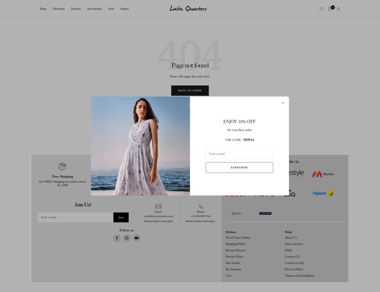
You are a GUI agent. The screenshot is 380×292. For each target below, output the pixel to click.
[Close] (282, 102)
